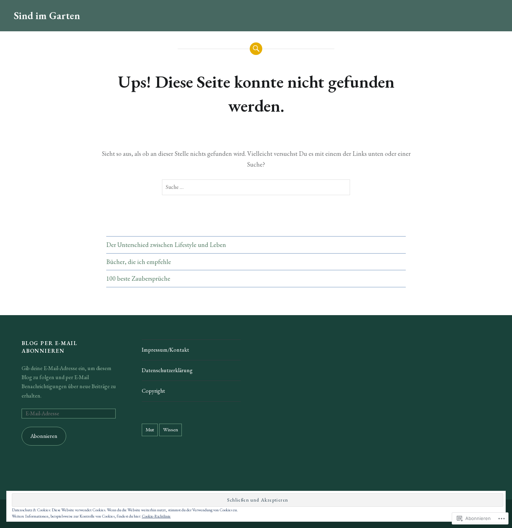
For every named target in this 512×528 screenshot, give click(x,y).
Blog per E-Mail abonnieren (49, 346)
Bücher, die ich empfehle (138, 262)
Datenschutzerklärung (167, 370)
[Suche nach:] (256, 187)
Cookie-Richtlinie (156, 516)
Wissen (170, 429)
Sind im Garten (47, 15)
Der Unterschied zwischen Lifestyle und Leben (166, 245)
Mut (150, 429)
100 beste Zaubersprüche (138, 278)
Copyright (153, 390)
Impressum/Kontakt (165, 349)
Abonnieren (43, 436)
